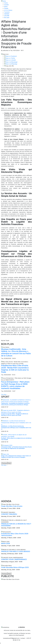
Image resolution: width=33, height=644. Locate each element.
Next (9, 463)
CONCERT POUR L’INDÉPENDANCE (14, 559)
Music (6, 6)
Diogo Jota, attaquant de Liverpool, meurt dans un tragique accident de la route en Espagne (16, 456)
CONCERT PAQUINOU (9, 514)
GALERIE (6, 15)
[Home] (3, 1)
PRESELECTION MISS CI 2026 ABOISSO (15, 551)
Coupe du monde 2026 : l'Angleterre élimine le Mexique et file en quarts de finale (14, 414)
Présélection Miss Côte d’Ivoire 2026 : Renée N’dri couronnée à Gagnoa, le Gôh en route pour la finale (15, 368)
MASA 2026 (5, 543)
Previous (4, 463)
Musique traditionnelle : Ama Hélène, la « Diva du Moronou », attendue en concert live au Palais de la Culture (16, 352)
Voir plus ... (4, 394)
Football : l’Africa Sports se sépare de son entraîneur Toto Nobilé (16, 438)
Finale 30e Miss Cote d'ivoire (11, 506)
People (6, 8)
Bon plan (6, 17)
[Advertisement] (16, 483)
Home (6, 3)
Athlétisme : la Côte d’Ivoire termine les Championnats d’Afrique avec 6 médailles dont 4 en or (16, 427)
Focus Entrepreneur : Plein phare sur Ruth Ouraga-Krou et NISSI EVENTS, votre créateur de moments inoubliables (15, 385)
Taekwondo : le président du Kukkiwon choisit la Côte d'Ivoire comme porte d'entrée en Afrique (15, 403)
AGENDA (6, 14)
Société (6, 4)
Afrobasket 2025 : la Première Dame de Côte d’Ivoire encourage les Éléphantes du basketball (16, 447)
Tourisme (7, 12)
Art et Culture (8, 10)
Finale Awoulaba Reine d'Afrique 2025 (15, 567)
